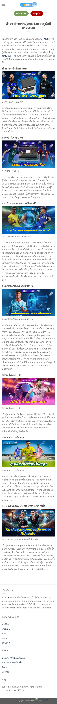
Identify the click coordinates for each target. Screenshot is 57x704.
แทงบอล (6, 629)
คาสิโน (5, 624)
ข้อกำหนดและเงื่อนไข (12, 662)
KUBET (46, 39)
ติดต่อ (4, 667)
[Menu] (3, 4)
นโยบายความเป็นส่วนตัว (13, 658)
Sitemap (5, 671)
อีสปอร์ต (6, 642)
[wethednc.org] (28, 4)
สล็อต (4, 638)
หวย (4, 633)
